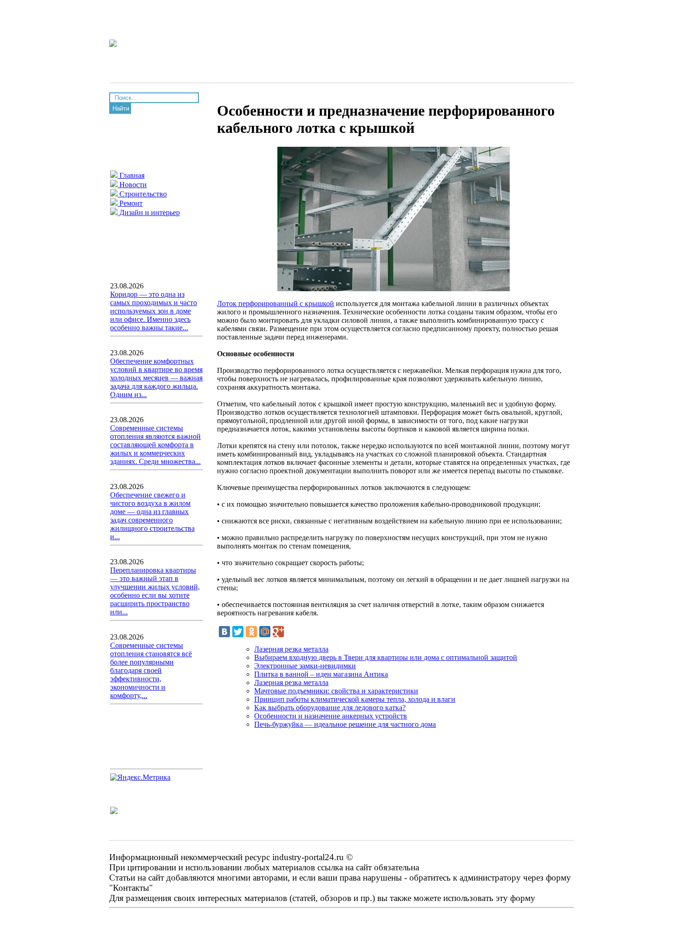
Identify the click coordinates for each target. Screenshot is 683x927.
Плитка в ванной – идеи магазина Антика (321, 674)
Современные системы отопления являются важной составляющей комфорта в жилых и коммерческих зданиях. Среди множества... (155, 444)
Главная (131, 175)
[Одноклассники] (251, 631)
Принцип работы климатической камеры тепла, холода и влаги (354, 699)
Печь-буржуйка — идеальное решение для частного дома (345, 724)
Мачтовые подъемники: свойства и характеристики (336, 691)
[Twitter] (237, 631)
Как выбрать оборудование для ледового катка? (330, 708)
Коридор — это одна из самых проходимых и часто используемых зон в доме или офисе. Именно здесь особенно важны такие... (153, 311)
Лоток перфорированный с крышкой (275, 303)
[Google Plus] (278, 631)
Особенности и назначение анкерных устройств (330, 716)
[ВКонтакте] (224, 631)
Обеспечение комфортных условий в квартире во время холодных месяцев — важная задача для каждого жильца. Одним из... (156, 377)
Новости (132, 185)
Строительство (142, 194)
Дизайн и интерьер (149, 212)
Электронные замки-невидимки (305, 666)
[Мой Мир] (264, 631)
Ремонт (130, 203)
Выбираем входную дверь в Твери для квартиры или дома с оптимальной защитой (385, 657)
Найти (120, 108)
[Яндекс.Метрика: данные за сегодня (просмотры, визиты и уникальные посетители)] (140, 777)
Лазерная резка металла (291, 649)
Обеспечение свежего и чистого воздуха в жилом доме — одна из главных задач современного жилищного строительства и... (152, 516)
